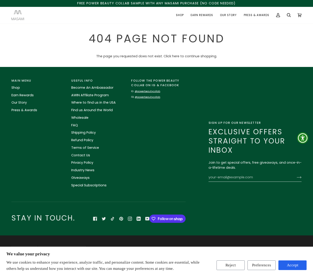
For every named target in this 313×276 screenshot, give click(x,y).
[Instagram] (130, 219)
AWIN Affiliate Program (90, 95)
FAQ (74, 125)
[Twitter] (104, 219)
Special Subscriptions (89, 185)
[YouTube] (147, 219)
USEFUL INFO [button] (82, 80)
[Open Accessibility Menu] (302, 138)
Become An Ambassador (92, 87)
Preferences (261, 265)
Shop (15, 87)
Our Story (19, 102)
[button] (180, 15)
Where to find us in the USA (93, 102)
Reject (230, 265)
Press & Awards (24, 110)
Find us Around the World (92, 110)
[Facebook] (95, 219)
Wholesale (79, 117)
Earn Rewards (22, 95)
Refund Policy (82, 140)
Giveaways (80, 177)
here (175, 56)
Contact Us (80, 155)
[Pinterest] (121, 219)
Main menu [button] (21, 80)
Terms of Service (85, 147)
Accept (292, 265)
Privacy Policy (82, 162)
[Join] (295, 177)
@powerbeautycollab (147, 91)
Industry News (82, 170)
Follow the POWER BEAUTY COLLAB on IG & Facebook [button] (155, 82)
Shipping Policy (83, 132)
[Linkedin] (139, 219)
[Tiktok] (112, 219)
